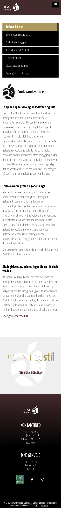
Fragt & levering (30, 461)
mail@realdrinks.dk (30, 435)
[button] (55, 4)
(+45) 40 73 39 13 (30, 431)
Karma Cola (41, 122)
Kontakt (30, 469)
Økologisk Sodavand (15, 316)
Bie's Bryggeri (28, 122)
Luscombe (7, 127)
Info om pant (30, 465)
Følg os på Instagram (30, 372)
